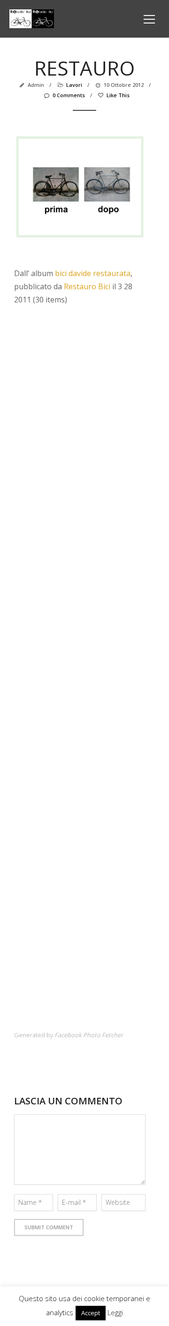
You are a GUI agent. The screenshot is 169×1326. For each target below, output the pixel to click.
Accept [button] (90, 1313)
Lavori (74, 84)
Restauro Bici (87, 286)
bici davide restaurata (93, 273)
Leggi (115, 1312)
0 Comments (69, 95)
